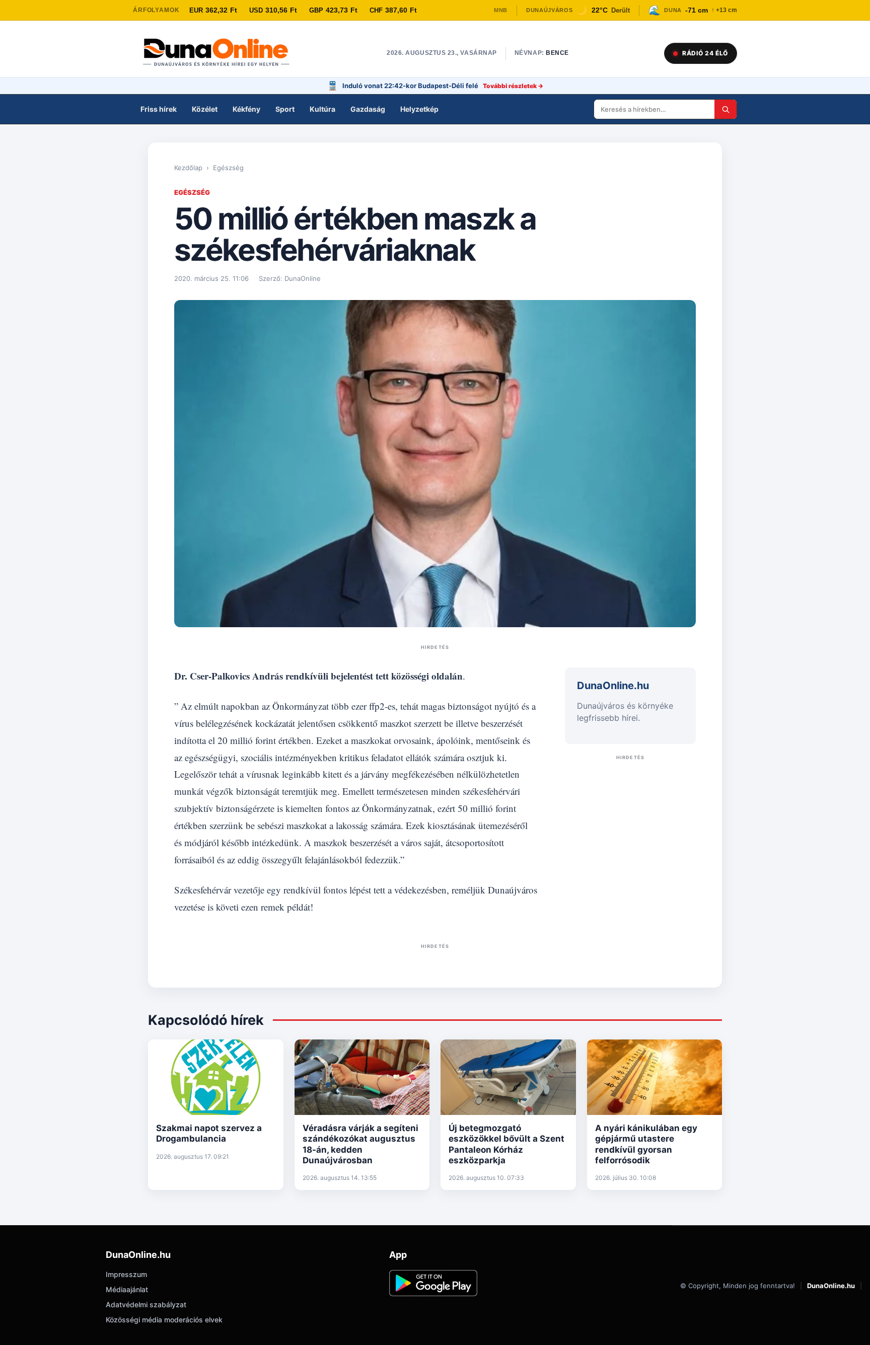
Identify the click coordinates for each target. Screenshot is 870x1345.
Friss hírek (158, 109)
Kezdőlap (188, 168)
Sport (285, 109)
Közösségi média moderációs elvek (164, 1319)
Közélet (205, 109)
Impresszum (126, 1274)
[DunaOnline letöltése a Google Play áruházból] (433, 1283)
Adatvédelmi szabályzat (146, 1304)
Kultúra (322, 109)
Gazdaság (367, 109)
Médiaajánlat (127, 1289)
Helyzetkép (419, 109)
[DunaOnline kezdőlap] (221, 53)
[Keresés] (725, 109)
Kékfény (246, 109)
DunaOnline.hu (831, 1286)
